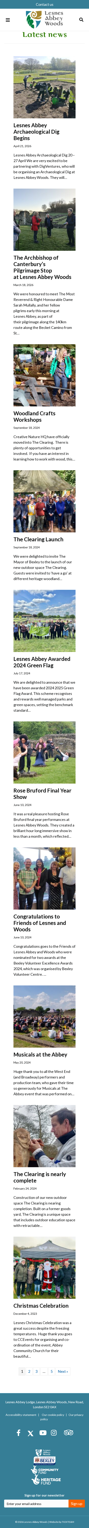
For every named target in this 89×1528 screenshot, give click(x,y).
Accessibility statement (21, 1415)
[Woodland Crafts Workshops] (44, 374)
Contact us (44, 4)
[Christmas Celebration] (44, 1267)
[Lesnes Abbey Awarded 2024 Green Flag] (44, 620)
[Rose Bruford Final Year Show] (44, 752)
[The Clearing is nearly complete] (44, 1135)
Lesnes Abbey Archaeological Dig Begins (36, 131)
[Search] (81, 20)
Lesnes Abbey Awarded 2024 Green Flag (41, 662)
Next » (63, 1371)
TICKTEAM (68, 1521)
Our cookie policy (53, 1415)
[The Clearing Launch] (44, 500)
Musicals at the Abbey (40, 1054)
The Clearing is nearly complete (39, 1177)
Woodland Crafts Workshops (34, 416)
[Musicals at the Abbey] (44, 1016)
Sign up (76, 1503)
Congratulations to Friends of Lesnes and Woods (39, 923)
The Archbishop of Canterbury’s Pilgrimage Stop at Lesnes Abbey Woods (42, 267)
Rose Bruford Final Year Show (42, 793)
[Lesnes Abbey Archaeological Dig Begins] (44, 86)
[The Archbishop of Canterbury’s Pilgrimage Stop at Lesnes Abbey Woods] (44, 219)
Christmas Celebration (41, 1305)
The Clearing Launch (38, 539)
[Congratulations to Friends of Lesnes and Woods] (44, 878)
